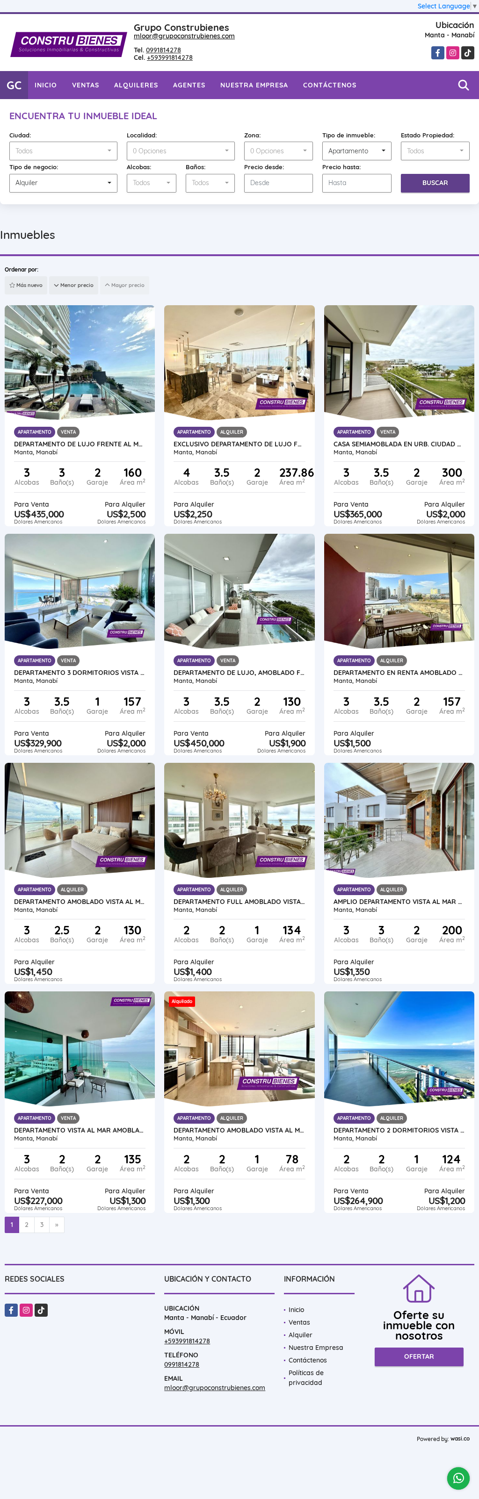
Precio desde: (264, 167)
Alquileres (136, 85)
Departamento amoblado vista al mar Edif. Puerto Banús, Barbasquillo (239, 1130)
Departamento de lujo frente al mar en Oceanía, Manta (79, 444)
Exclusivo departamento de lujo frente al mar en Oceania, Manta (239, 444)
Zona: (252, 135)
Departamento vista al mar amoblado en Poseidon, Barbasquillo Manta (79, 1130)
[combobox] (63, 151)
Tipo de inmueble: (349, 135)
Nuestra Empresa (254, 85)
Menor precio (76, 285)
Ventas (85, 85)
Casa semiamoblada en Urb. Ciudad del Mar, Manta (399, 444)
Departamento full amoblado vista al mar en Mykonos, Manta (239, 901)
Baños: (196, 167)
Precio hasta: (341, 167)
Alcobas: (139, 167)
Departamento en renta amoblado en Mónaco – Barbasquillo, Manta (399, 672)
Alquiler (300, 1335)
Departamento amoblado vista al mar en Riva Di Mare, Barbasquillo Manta (79, 901)
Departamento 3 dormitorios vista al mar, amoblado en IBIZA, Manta (79, 672)
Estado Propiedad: (428, 135)
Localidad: (142, 135)
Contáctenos (329, 85)
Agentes (189, 85)
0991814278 (163, 50)
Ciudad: (20, 135)
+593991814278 (170, 57)
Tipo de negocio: (33, 167)
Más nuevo (29, 285)
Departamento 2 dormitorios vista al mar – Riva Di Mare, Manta (399, 1130)
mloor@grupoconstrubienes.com (184, 36)
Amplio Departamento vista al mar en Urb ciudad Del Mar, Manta (399, 901)
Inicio (46, 85)
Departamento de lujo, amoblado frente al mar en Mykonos (239, 672)
